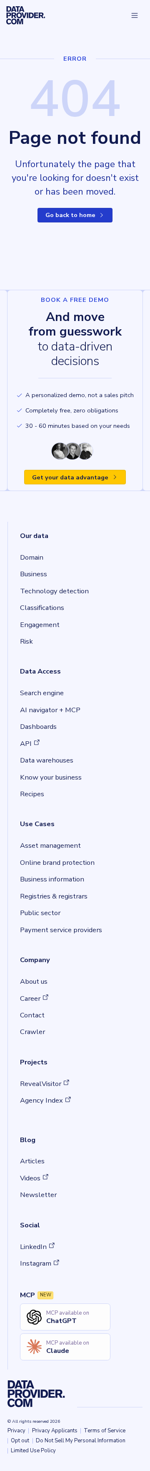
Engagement (40, 624)
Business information (52, 879)
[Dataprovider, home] (25, 15)
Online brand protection (57, 862)
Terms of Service (104, 1430)
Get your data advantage (70, 477)
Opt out (20, 1440)
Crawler (32, 1032)
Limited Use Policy (33, 1450)
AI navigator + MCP (50, 710)
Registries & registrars (54, 896)
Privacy (16, 1430)
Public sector (40, 913)
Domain (31, 557)
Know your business (51, 777)
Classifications (42, 607)
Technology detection (54, 591)
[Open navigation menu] (134, 15)
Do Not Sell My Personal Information (80, 1440)
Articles (32, 1161)
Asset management (50, 845)
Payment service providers (61, 930)
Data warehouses (46, 760)
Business (33, 574)
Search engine (42, 693)
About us (34, 981)
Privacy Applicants (55, 1430)
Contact (32, 1015)
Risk (26, 641)
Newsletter (38, 1195)
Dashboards (38, 726)
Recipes (32, 794)
